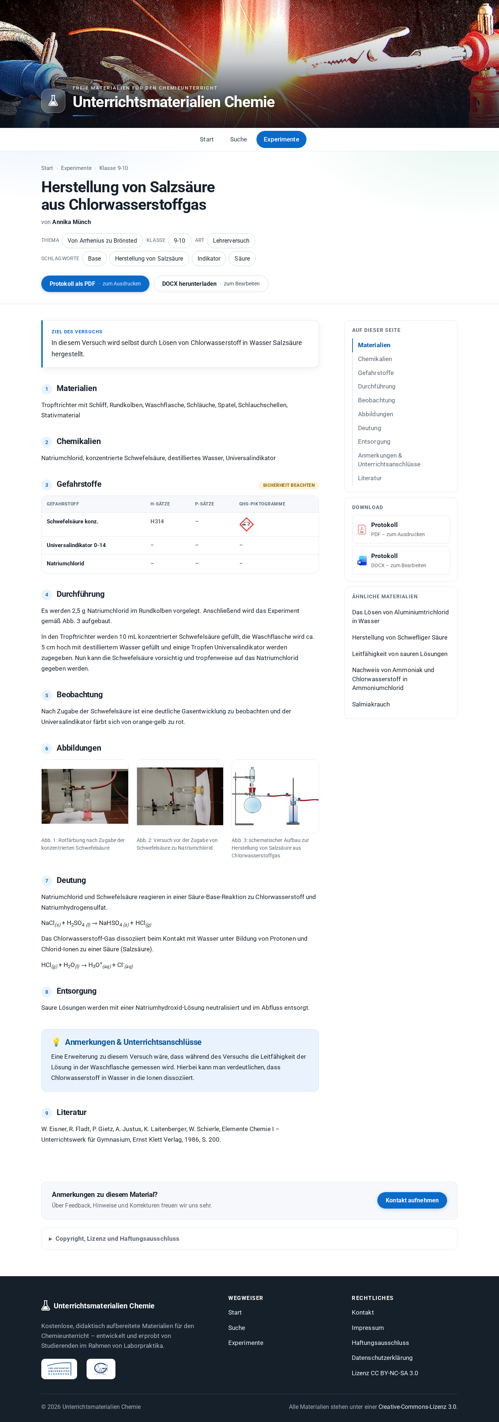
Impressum (368, 1327)
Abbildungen (375, 414)
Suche (238, 139)
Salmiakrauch (371, 704)
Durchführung (377, 386)
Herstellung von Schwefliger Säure (399, 637)
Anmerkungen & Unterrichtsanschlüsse (389, 460)
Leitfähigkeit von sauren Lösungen (399, 653)
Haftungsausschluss (380, 1342)
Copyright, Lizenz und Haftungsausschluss (117, 1238)
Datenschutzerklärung (382, 1357)
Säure (242, 258)
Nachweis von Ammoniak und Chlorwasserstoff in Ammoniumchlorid (393, 678)
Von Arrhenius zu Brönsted (102, 240)
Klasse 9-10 (113, 168)
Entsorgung (374, 441)
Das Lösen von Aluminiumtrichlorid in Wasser (400, 616)
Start (207, 139)
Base (94, 258)
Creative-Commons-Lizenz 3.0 (417, 1406)
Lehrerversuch (231, 240)
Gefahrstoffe (376, 372)
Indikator (209, 258)
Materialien (374, 345)
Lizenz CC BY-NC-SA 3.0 (385, 1373)
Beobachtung (376, 400)
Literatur (370, 478)
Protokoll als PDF (95, 283)
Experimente (281, 139)
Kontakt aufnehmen (412, 1200)
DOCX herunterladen (211, 283)
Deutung (369, 428)
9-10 (179, 240)
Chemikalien (375, 359)
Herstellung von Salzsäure (149, 258)
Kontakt (363, 1312)
